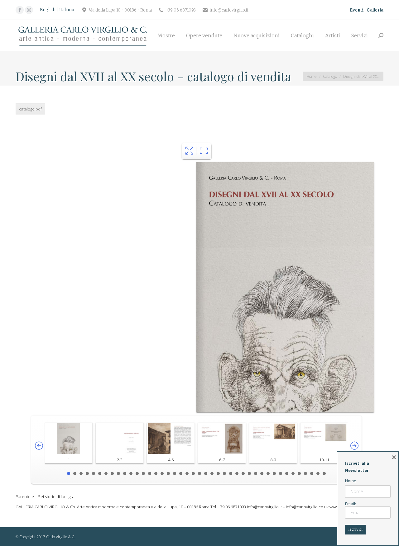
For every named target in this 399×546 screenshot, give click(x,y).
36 (286, 473)
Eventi (356, 10)
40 (311, 473)
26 (224, 473)
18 (174, 473)
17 (168, 473)
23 (205, 473)
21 (193, 473)
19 (180, 473)
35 (280, 473)
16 (162, 473)
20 (187, 473)
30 (249, 473)
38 (299, 473)
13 (143, 473)
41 (318, 473)
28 (236, 473)
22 (199, 473)
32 (261, 473)
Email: (350, 503)
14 (149, 473)
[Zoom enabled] (204, 151)
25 (218, 473)
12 (137, 473)
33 (268, 473)
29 (243, 473)
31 (255, 473)
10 (124, 473)
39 (305, 473)
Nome (350, 480)
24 (212, 473)
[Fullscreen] (189, 151)
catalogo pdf (30, 109)
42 (324, 473)
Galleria (375, 10)
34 (274, 473)
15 (155, 473)
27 (230, 473)
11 (130, 473)
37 (293, 473)
